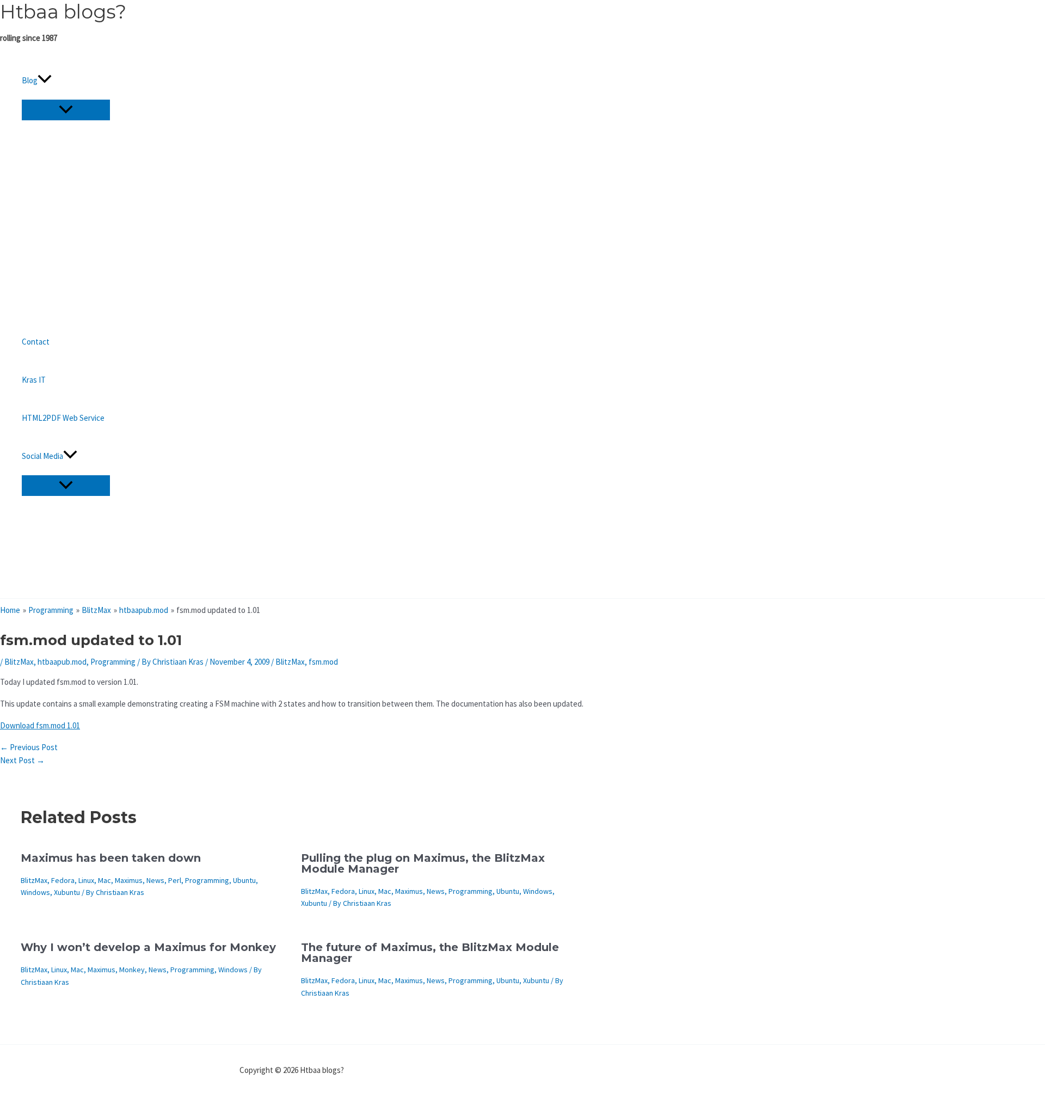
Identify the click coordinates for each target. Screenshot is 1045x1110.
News (155, 880)
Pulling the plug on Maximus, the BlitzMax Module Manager (423, 863)
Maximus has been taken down (111, 857)
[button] (45, 81)
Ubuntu (244, 880)
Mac (104, 880)
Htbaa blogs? (63, 11)
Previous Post (29, 747)
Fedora (63, 880)
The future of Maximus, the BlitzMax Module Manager (430, 953)
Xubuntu (67, 892)
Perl (174, 880)
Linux (86, 880)
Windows (35, 892)
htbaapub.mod (62, 662)
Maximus (129, 880)
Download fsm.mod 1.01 (40, 725)
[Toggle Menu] (66, 110)
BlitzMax (19, 662)
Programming (113, 662)
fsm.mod (323, 662)
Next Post (22, 760)
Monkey (132, 969)
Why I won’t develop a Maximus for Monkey (148, 947)
